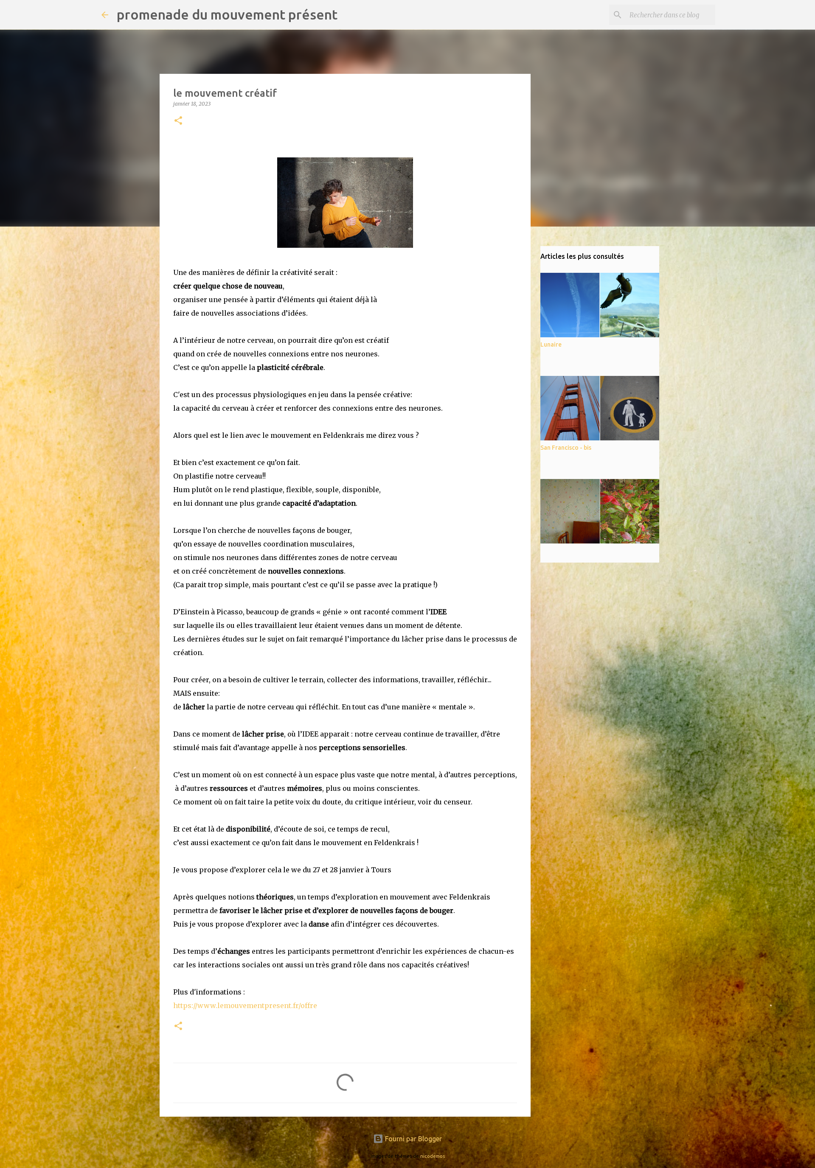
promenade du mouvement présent (227, 14)
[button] (178, 121)
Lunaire (551, 344)
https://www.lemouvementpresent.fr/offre (245, 1005)
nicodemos (432, 1156)
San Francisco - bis (565, 447)
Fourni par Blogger (412, 1139)
